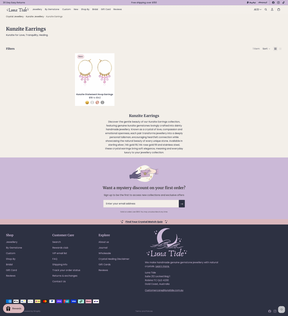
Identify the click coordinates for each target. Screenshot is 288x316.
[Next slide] (109, 72)
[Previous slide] (80, 72)
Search (56, 242)
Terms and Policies (144, 311)
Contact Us (59, 281)
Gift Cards (105, 264)
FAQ (54, 259)
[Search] (265, 9)
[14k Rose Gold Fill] (97, 102)
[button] (266, 48)
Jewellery (11, 242)
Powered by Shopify (31, 311)
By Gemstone (14, 247)
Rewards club (60, 247)
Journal (103, 247)
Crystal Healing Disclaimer (114, 259)
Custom (10, 253)
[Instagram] (278, 2)
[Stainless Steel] (102, 102)
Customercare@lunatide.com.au (164, 290)
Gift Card (11, 270)
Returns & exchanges (64, 275)
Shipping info (59, 264)
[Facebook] (273, 2)
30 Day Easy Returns (14, 2)
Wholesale (105, 253)
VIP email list (59, 253)
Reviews (10, 275)
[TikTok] (283, 2)
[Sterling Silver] (92, 102)
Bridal (9, 264)
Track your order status (66, 270)
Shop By (10, 259)
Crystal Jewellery (15, 16)
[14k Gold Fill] (87, 102)
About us (104, 242)
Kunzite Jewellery (35, 16)
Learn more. (162, 266)
